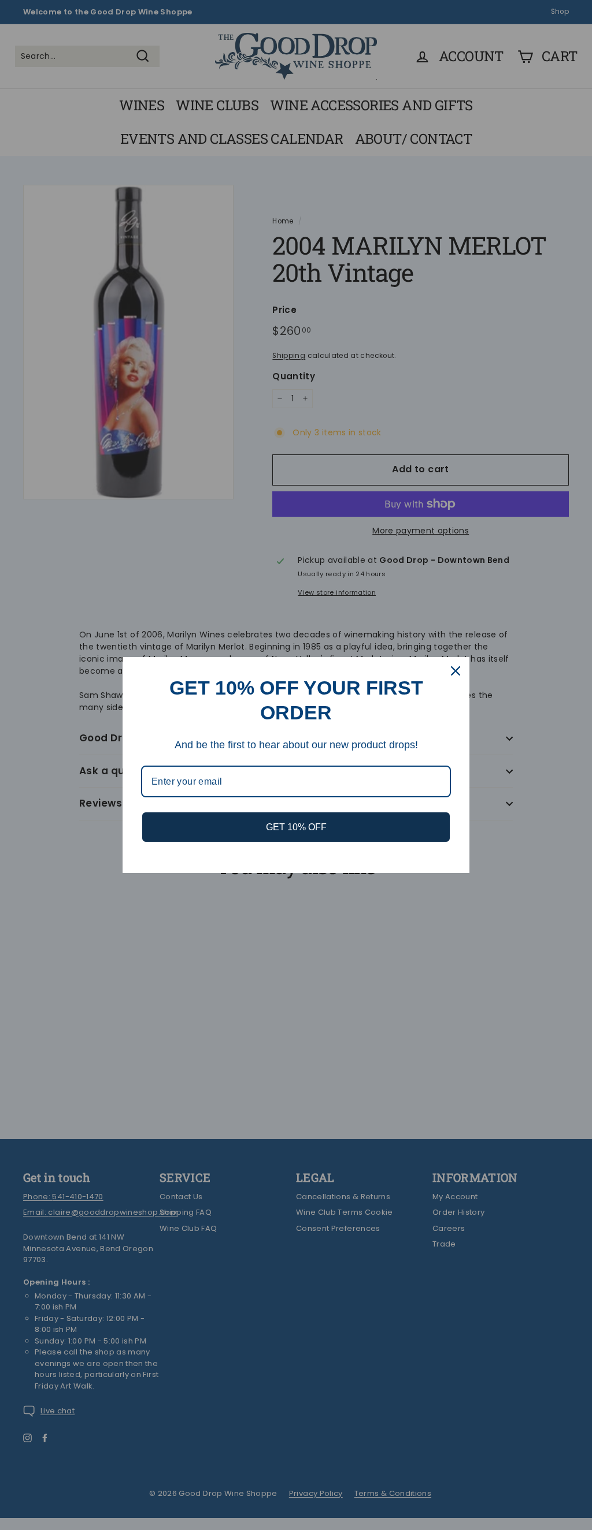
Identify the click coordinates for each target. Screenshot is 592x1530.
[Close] (455, 671)
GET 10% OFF (296, 827)
